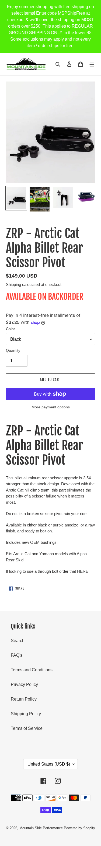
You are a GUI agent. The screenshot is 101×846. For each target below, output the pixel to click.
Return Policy (24, 699)
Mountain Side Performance (41, 828)
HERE (82, 571)
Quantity (13, 350)
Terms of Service (27, 728)
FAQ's (16, 655)
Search (18, 640)
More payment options (51, 407)
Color (10, 329)
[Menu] (91, 64)
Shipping (13, 284)
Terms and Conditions (32, 670)
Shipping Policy (26, 713)
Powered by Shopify (79, 828)
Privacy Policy (24, 684)
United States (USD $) (48, 764)
